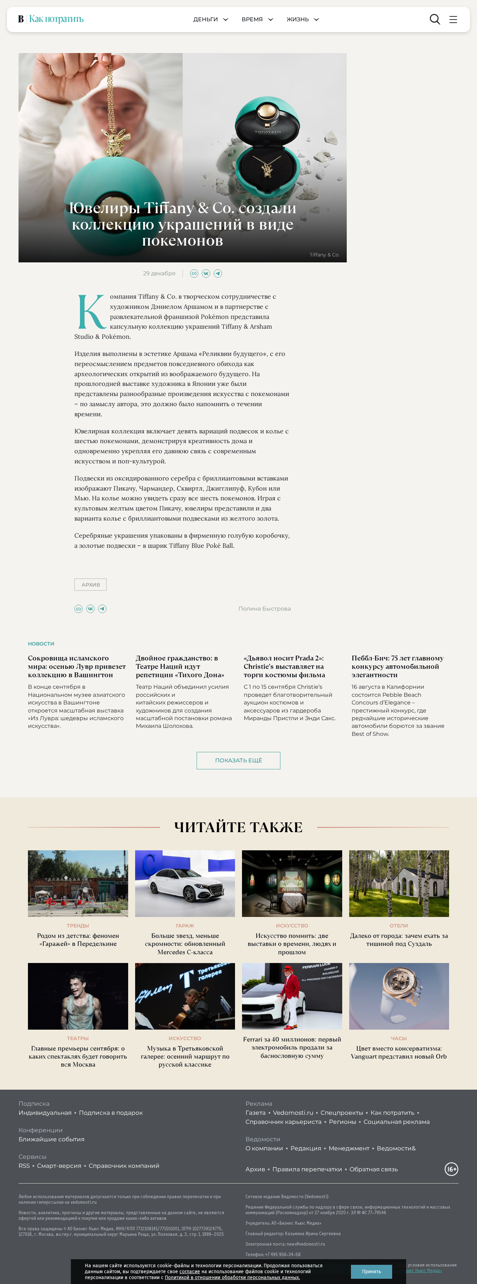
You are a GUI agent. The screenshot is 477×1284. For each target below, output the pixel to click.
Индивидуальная (45, 1112)
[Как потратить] (56, 19)
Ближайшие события (52, 1139)
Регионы (342, 1121)
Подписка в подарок (111, 1112)
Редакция (306, 1148)
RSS (24, 1165)
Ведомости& (396, 1148)
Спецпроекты (342, 1112)
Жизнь (298, 19)
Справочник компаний (124, 1165)
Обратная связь (374, 1169)
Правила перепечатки (307, 1169)
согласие (189, 1272)
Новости (41, 644)
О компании (264, 1148)
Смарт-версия (59, 1165)
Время (252, 19)
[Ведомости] (21, 19)
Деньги (205, 19)
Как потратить (392, 1112)
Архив (255, 1169)
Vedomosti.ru (293, 1112)
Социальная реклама (397, 1121)
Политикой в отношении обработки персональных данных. (232, 1278)
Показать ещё (238, 760)
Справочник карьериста (283, 1121)
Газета (255, 1112)
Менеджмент (349, 1148)
